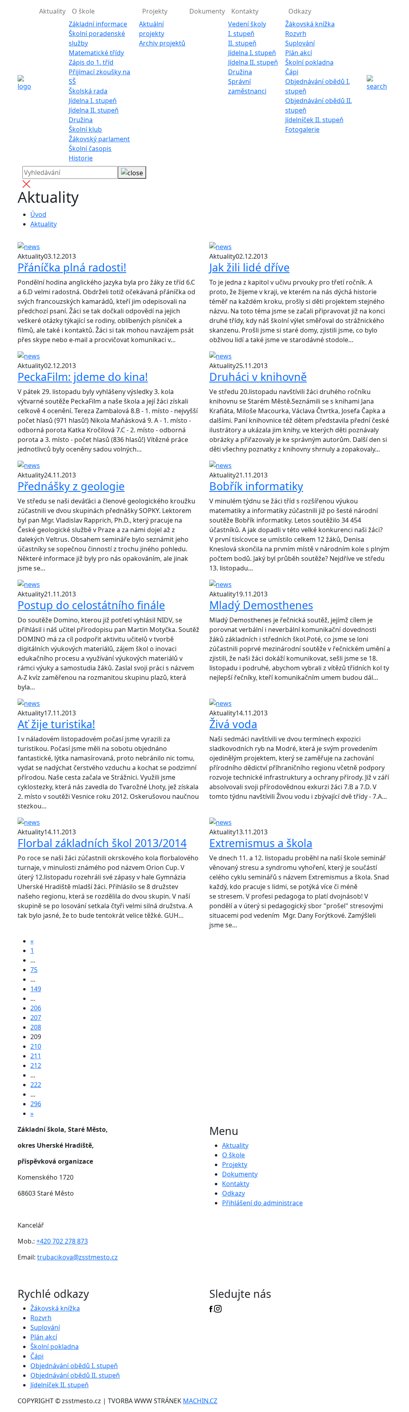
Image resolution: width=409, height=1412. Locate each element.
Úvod (38, 214)
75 (34, 969)
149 (35, 988)
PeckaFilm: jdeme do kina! (83, 376)
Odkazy (233, 1193)
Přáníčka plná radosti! (72, 267)
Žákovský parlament (99, 139)
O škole (233, 1155)
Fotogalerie (302, 129)
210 (35, 1046)
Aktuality (52, 11)
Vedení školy (247, 24)
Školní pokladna (309, 62)
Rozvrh (295, 33)
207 (35, 1017)
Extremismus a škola (260, 843)
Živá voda (233, 724)
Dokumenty (207, 11)
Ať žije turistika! (56, 724)
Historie (81, 158)
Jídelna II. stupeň (94, 110)
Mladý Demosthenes (261, 605)
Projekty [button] (154, 11)
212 (35, 1065)
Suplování (300, 43)
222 (35, 1084)
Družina (81, 119)
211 (35, 1056)
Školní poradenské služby (97, 38)
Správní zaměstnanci (247, 86)
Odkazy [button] (299, 11)
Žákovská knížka (310, 24)
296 (35, 1103)
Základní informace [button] (98, 24)
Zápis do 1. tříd (91, 62)
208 (35, 1027)
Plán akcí (298, 52)
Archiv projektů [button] (162, 43)
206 (35, 1008)
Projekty (234, 1164)
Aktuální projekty (151, 29)
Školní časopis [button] (90, 148)
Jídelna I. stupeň (93, 100)
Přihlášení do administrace (262, 1202)
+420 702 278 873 (62, 1241)
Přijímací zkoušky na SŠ (99, 76)
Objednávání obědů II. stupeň (318, 105)
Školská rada (88, 91)
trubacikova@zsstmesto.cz (77, 1257)
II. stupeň (242, 43)
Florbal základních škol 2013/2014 (102, 843)
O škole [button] (83, 11)
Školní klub (85, 129)
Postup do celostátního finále (91, 605)
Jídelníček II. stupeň (314, 119)
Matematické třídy (96, 52)
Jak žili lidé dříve (249, 267)
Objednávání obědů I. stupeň (317, 86)
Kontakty (235, 1183)
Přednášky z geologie (71, 486)
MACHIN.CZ (200, 1400)
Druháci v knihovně (258, 376)
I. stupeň (241, 33)
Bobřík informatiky (256, 486)
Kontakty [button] (244, 11)
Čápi (291, 71)
